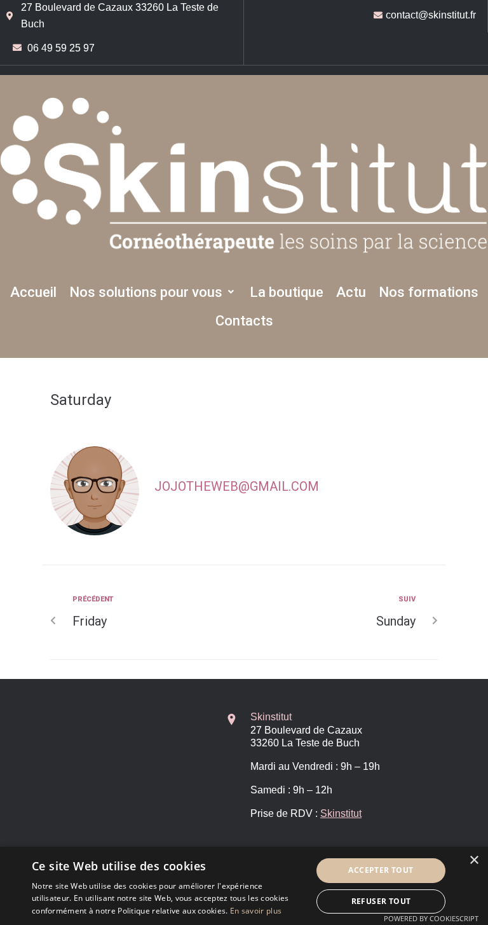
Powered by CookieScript (431, 918)
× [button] (473, 860)
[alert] (244, 886)
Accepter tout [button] (380, 870)
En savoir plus (255, 910)
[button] (153, 292)
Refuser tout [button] (381, 901)
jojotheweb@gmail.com (236, 486)
